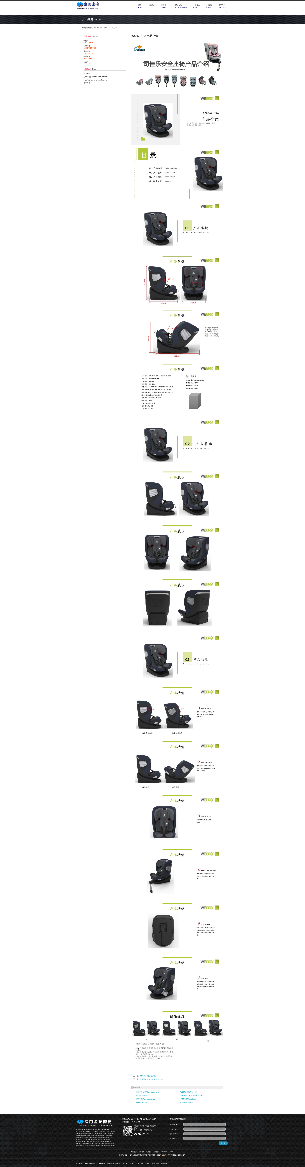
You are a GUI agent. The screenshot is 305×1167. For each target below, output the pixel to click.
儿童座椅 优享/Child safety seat (147, 1092)
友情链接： (79, 1163)
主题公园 (164, 1163)
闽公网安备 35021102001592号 (175, 1155)
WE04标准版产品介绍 (148, 1076)
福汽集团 (140, 1163)
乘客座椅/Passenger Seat (145, 1099)
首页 (93, 28)
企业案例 (156, 1152)
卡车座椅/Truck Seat (188, 1099)
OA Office (164, 1152)
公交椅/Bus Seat (186, 1102)
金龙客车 (126, 1163)
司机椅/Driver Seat (143, 1102)
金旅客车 (148, 1163)
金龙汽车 (133, 1163)
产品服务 (99, 28)
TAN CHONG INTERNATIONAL (95, 1163)
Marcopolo (155, 1163)
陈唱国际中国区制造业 (114, 1163)
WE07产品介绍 (141, 1095)
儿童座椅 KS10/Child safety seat (152, 1079)
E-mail (170, 1152)
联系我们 (134, 1152)
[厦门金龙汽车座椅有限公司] (88, 9)
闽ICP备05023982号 (154, 1155)
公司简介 (141, 1152)
